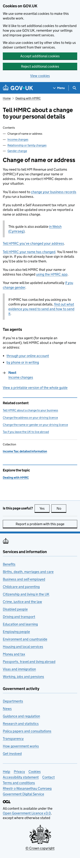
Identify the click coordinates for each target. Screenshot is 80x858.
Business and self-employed (24, 579)
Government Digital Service (23, 794)
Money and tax (14, 654)
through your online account (28, 356)
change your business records (53, 192)
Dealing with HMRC (28, 98)
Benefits (9, 564)
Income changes (17, 139)
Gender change (17, 151)
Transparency (13, 738)
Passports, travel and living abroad (29, 661)
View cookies (40, 76)
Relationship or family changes (27, 145)
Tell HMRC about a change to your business (30, 410)
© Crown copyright (40, 848)
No (61, 508)
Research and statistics (21, 723)
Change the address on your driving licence (30, 417)
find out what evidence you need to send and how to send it (41, 309)
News (7, 708)
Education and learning (20, 624)
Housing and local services (23, 646)
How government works (21, 746)
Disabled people (15, 609)
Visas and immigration (19, 669)
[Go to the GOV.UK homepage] (18, 87)
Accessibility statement (21, 777)
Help (6, 771)
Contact (48, 777)
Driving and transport (19, 617)
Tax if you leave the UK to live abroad (26, 432)
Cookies (34, 771)
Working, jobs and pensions (23, 676)
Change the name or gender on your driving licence (35, 424)
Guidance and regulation (21, 716)
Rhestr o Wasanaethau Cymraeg (27, 788)
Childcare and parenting (21, 587)
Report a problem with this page (40, 524)
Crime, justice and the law (22, 602)
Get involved (12, 753)
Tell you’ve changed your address (33, 243)
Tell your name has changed (29, 252)
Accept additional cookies (40, 56)
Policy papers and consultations (27, 731)
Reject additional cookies (40, 66)
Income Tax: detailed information (25, 451)
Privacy (19, 771)
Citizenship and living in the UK (26, 594)
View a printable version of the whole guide (35, 387)
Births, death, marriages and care (28, 572)
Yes (44, 508)
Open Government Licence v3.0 (27, 813)
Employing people (16, 631)
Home (7, 98)
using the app (52, 274)
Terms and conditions (19, 783)
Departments (13, 701)
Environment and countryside (25, 639)
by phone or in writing (23, 362)
